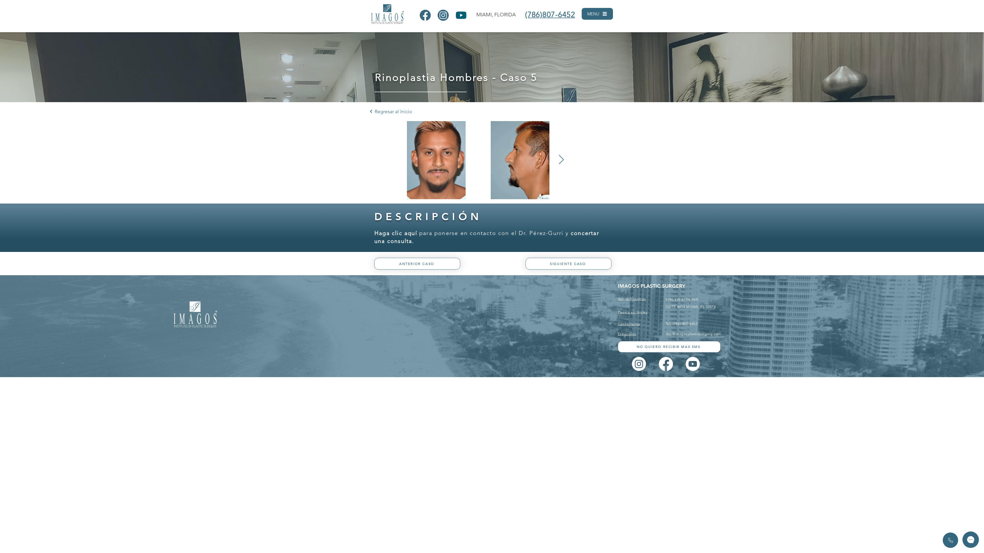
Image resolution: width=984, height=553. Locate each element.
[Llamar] (950, 540)
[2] (443, 15)
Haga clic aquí (395, 233)
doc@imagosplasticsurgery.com (693, 334)
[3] (461, 15)
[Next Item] (561, 160)
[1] (425, 15)
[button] (597, 14)
